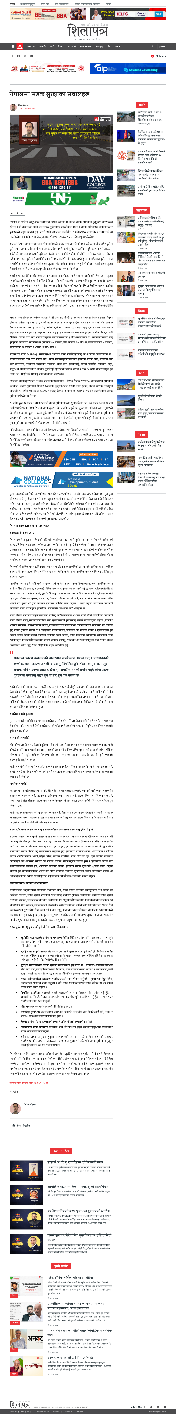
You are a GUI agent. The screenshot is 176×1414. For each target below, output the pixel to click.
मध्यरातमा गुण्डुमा (27, 4)
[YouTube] (31, 57)
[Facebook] (12, 57)
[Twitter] (25, 57)
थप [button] (117, 47)
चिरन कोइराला (23, 106)
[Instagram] (18, 57)
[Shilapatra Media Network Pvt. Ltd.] (88, 29)
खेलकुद (99, 47)
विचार (60, 47)
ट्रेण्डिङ (12, 4)
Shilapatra (161, 56)
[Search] (149, 46)
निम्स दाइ (45, 4)
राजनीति (42, 47)
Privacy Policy (26, 1412)
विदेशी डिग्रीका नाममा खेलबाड (87, 4)
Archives (56, 1412)
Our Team (79, 1412)
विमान (108, 4)
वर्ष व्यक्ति (72, 47)
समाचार (31, 47)
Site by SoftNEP (82, 1407)
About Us (13, 1412)
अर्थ (52, 47)
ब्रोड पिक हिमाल (61, 4)
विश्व (109, 47)
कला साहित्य (86, 47)
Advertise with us (42, 1412)
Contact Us (68, 1412)
